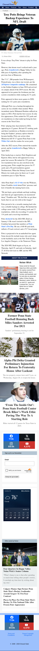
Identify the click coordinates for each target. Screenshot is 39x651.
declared (9, 218)
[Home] (10, 5)
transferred (13, 70)
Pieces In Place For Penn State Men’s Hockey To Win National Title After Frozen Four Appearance (19, 602)
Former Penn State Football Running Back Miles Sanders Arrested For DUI (19, 320)
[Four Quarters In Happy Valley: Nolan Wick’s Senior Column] (19, 566)
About (24, 7)
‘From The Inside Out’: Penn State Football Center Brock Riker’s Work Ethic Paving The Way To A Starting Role (19, 412)
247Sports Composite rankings (13, 84)
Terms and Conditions (11, 634)
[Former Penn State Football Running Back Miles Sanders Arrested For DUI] (19, 312)
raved (15, 185)
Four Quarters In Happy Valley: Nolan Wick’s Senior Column (17, 570)
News (7, 7)
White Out (5, 141)
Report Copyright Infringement (27, 634)
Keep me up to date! (12, 477)
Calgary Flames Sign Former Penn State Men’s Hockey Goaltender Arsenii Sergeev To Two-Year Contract (18, 592)
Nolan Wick (7, 56)
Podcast (13, 7)
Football (31, 7)
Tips (19, 7)
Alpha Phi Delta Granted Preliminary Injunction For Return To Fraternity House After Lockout (19, 365)
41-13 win (19, 182)
